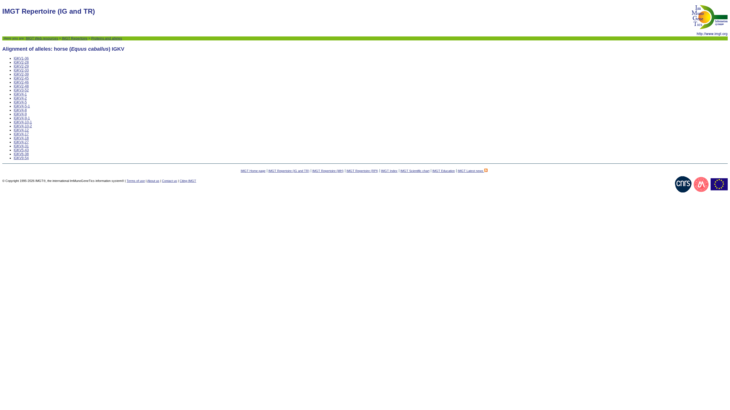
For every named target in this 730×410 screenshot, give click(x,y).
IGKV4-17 (21, 134)
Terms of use (136, 181)
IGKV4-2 (20, 98)
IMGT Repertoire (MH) (328, 171)
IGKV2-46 (21, 82)
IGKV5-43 (21, 150)
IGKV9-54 (21, 158)
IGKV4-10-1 (23, 122)
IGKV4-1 (20, 94)
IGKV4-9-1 (22, 118)
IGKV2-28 (21, 62)
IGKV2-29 (21, 66)
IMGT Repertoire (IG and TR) (288, 171)
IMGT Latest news (471, 171)
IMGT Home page (253, 171)
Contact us (169, 181)
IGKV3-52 (21, 90)
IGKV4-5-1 (22, 106)
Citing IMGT (188, 181)
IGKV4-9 (20, 114)
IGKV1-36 (21, 58)
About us (153, 181)
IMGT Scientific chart (414, 171)
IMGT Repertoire (75, 38)
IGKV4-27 (21, 142)
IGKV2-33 (21, 70)
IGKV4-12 (21, 130)
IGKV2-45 (21, 78)
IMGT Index (389, 171)
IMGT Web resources (42, 38)
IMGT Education (443, 171)
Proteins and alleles (106, 38)
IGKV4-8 (20, 110)
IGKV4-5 (20, 102)
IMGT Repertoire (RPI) (362, 171)
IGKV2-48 (21, 86)
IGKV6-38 (21, 154)
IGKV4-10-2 (23, 126)
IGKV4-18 (21, 138)
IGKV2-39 (21, 74)
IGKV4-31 (21, 146)
